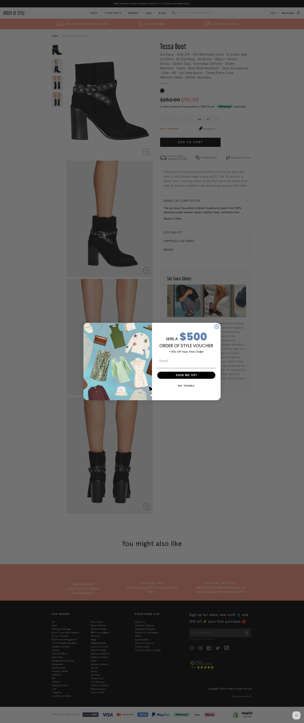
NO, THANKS (186, 386)
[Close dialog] (217, 327)
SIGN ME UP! (186, 375)
